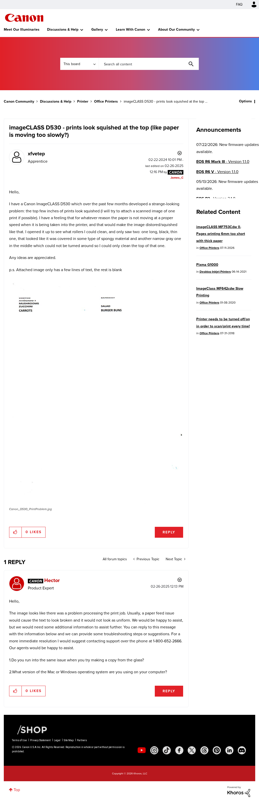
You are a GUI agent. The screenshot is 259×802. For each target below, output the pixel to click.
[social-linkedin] (229, 750)
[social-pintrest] (217, 750)
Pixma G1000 (207, 264)
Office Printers (106, 101)
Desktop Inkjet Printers (215, 271)
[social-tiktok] (167, 750)
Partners (82, 740)
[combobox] (149, 64)
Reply (169, 532)
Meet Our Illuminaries (21, 29)
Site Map (69, 740)
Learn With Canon (130, 29)
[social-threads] (204, 750)
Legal (57, 740)
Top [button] (17, 790)
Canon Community (24, 17)
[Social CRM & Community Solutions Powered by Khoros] (238, 791)
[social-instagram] (154, 750)
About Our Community (176, 29)
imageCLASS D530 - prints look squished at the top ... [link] (165, 101)
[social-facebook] (179, 750)
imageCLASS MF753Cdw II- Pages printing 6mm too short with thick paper (220, 234)
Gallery (97, 29)
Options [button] (245, 101)
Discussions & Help (62, 29)
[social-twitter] (192, 750)
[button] (96, 391)
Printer (82, 101)
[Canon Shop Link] (29, 729)
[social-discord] (242, 750)
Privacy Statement (40, 740)
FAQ (239, 4)
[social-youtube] (142, 750)
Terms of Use (19, 740)
